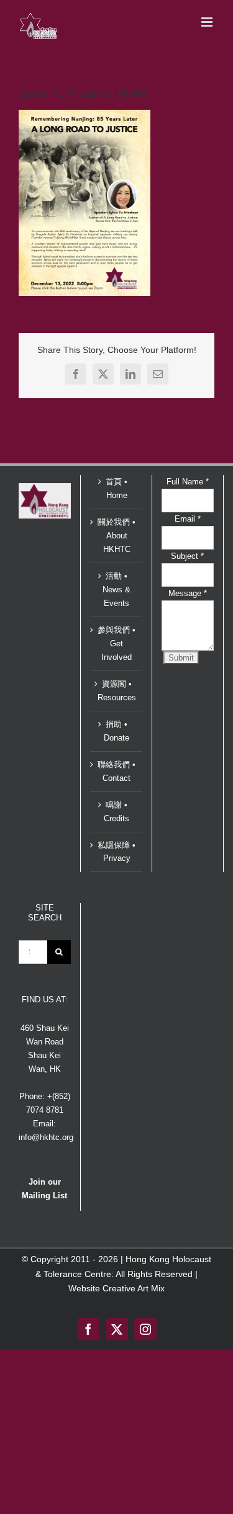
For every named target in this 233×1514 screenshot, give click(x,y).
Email (188, 518)
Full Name (188, 481)
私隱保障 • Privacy (116, 851)
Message (187, 593)
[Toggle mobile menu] (207, 22)
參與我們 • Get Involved (116, 643)
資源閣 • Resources (117, 690)
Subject (187, 556)
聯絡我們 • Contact (116, 771)
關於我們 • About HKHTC (116, 535)
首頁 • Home (116, 488)
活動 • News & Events (116, 589)
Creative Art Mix (134, 1288)
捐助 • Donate (116, 730)
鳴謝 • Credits (116, 811)
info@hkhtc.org (46, 1137)
